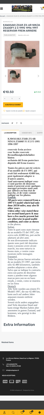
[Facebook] (16, 123)
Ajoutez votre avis (23, 35)
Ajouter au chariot (13, 105)
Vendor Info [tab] (27, 133)
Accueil (2, 16)
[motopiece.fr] (22, 8)
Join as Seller (8, 331)
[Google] (21, 123)
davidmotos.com (8, 21)
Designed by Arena (28, 390)
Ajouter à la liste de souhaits (14, 111)
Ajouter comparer (30, 111)
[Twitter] (12, 123)
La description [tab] (10, 133)
